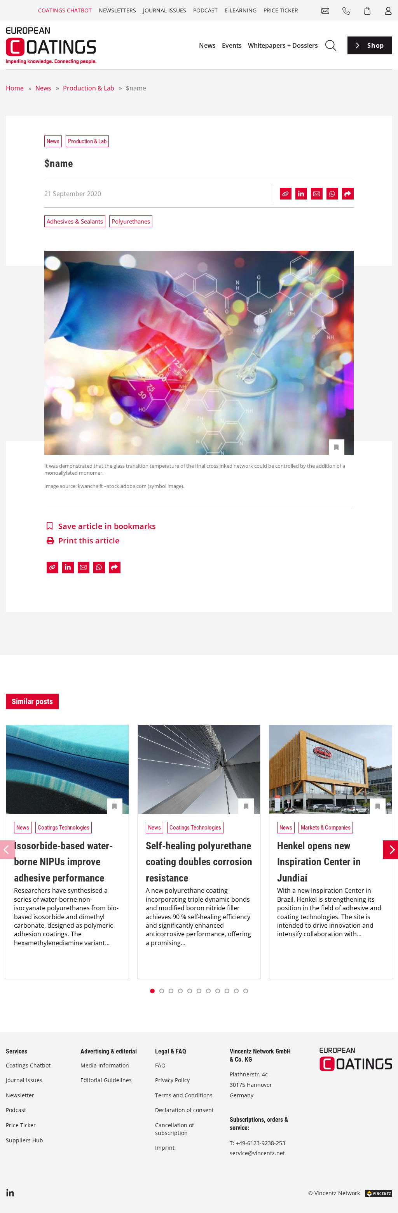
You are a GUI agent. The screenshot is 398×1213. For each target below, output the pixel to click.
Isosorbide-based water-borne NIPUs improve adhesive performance (63, 862)
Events (232, 45)
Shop (375, 45)
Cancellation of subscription (174, 1129)
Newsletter (20, 1095)
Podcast (205, 10)
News (207, 45)
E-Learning (241, 10)
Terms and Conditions (184, 1095)
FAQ (160, 1065)
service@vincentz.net (257, 1153)
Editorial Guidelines (106, 1080)
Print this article (89, 540)
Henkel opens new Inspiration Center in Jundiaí (319, 862)
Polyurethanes (131, 221)
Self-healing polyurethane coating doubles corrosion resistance (199, 862)
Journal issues (164, 10)
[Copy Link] (286, 194)
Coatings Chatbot (65, 10)
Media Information (104, 1065)
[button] (161, 991)
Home (15, 88)
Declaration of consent (184, 1110)
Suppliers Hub (24, 1140)
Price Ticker (281, 10)
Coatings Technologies (63, 827)
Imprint (165, 1147)
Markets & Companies (326, 827)
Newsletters (117, 10)
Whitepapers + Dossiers (283, 45)
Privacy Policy (172, 1080)
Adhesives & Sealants (75, 221)
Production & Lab (88, 88)
